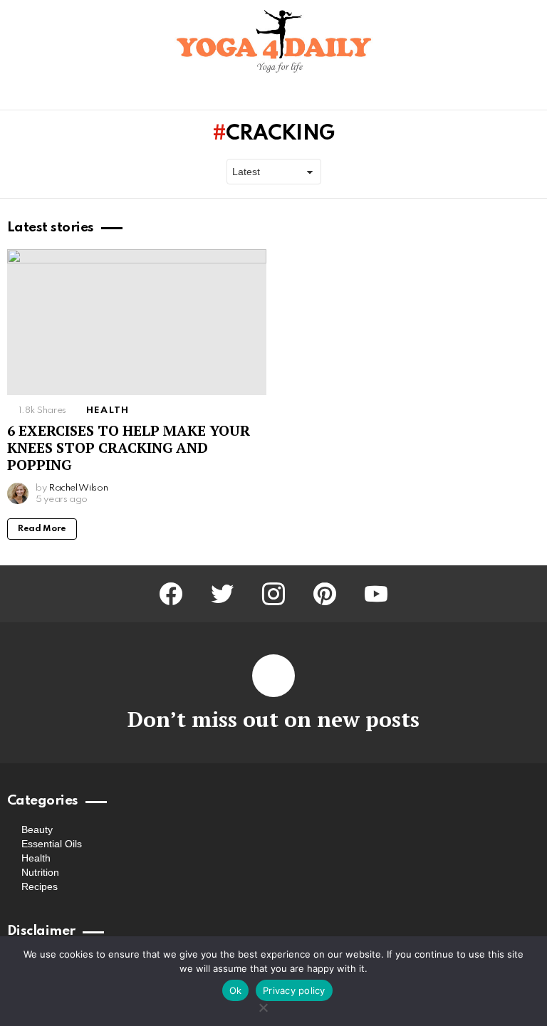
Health (107, 410)
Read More (42, 529)
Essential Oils (51, 843)
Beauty (37, 829)
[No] (262, 1005)
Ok (235, 990)
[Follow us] (507, 96)
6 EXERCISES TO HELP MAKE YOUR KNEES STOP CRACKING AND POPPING (128, 447)
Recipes (39, 886)
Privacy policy (294, 990)
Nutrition (40, 872)
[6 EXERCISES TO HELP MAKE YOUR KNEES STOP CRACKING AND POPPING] (136, 322)
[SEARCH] (531, 96)
